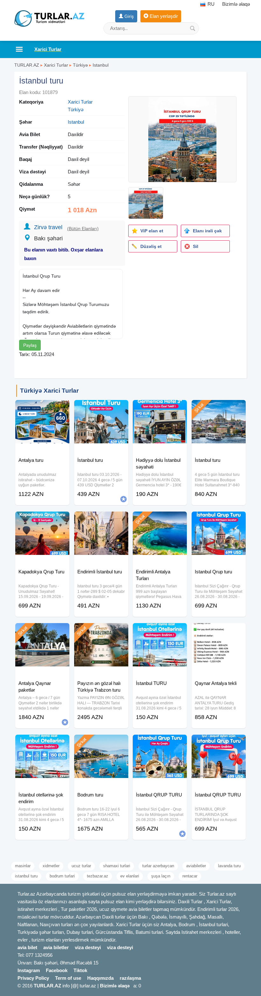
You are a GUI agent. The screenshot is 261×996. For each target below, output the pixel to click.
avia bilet (27, 947)
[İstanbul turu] (101, 408)
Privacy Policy (33, 978)
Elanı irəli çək (207, 230)
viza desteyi (88, 947)
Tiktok (80, 970)
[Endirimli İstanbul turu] (101, 519)
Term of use (68, 978)
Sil (195, 246)
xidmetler (51, 865)
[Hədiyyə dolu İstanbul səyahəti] (160, 408)
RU (210, 4)
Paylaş (30, 345)
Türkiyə (80, 65)
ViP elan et (151, 230)
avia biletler (56, 947)
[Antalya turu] (42, 408)
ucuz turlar (81, 865)
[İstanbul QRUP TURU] (160, 743)
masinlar (23, 865)
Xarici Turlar (56, 65)
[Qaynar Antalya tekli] (219, 631)
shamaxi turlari (116, 865)
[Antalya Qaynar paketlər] (42, 631)
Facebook (56, 970)
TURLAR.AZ (26, 65)
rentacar (189, 876)
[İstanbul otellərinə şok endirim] (42, 743)
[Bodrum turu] (101, 743)
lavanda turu (229, 865)
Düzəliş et (151, 246)
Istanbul (101, 65)
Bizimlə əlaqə (236, 4)
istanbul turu (26, 876)
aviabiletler (196, 865)
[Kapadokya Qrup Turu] (42, 519)
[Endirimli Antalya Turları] (160, 519)
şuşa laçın (160, 876)
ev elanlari (129, 876)
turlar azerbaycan (158, 865)
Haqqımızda (100, 978)
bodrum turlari (62, 876)
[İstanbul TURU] (160, 631)
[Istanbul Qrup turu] (219, 519)
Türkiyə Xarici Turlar (49, 390)
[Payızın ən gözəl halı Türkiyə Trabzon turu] (101, 631)
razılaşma (130, 978)
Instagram (29, 970)
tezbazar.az (97, 876)
